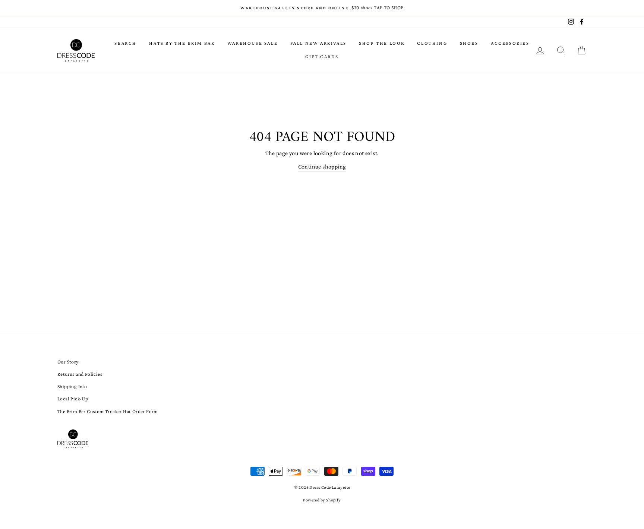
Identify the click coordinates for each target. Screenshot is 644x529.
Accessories (510, 43)
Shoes (469, 43)
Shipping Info (72, 386)
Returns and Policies (79, 374)
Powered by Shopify (322, 500)
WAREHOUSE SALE (252, 43)
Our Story (68, 362)
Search (125, 43)
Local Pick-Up (72, 399)
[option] (322, 8)
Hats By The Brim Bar (182, 43)
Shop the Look (382, 43)
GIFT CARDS (322, 56)
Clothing (432, 43)
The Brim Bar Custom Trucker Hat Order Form (107, 411)
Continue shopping (322, 166)
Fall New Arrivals (318, 43)
